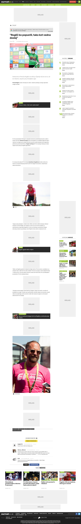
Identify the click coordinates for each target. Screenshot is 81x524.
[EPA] (31, 194)
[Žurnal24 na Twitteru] (79, 514)
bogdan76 (20, 444)
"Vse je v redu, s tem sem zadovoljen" (29, 105)
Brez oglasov (72, 1)
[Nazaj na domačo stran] (10, 25)
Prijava (26, 464)
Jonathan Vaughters (17, 430)
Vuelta (20, 247)
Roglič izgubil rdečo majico (26, 249)
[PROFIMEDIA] (31, 364)
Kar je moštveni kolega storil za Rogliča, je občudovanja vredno (34, 317)
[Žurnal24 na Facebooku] (76, 514)
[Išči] (77, 2)
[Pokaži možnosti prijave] (79, 2)
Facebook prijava (34, 464)
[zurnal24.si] (7, 2)
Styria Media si (77, 517)
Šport (14, 25)
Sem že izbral (50, 31)
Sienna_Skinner (22, 450)
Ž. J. (13, 41)
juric (19, 458)
